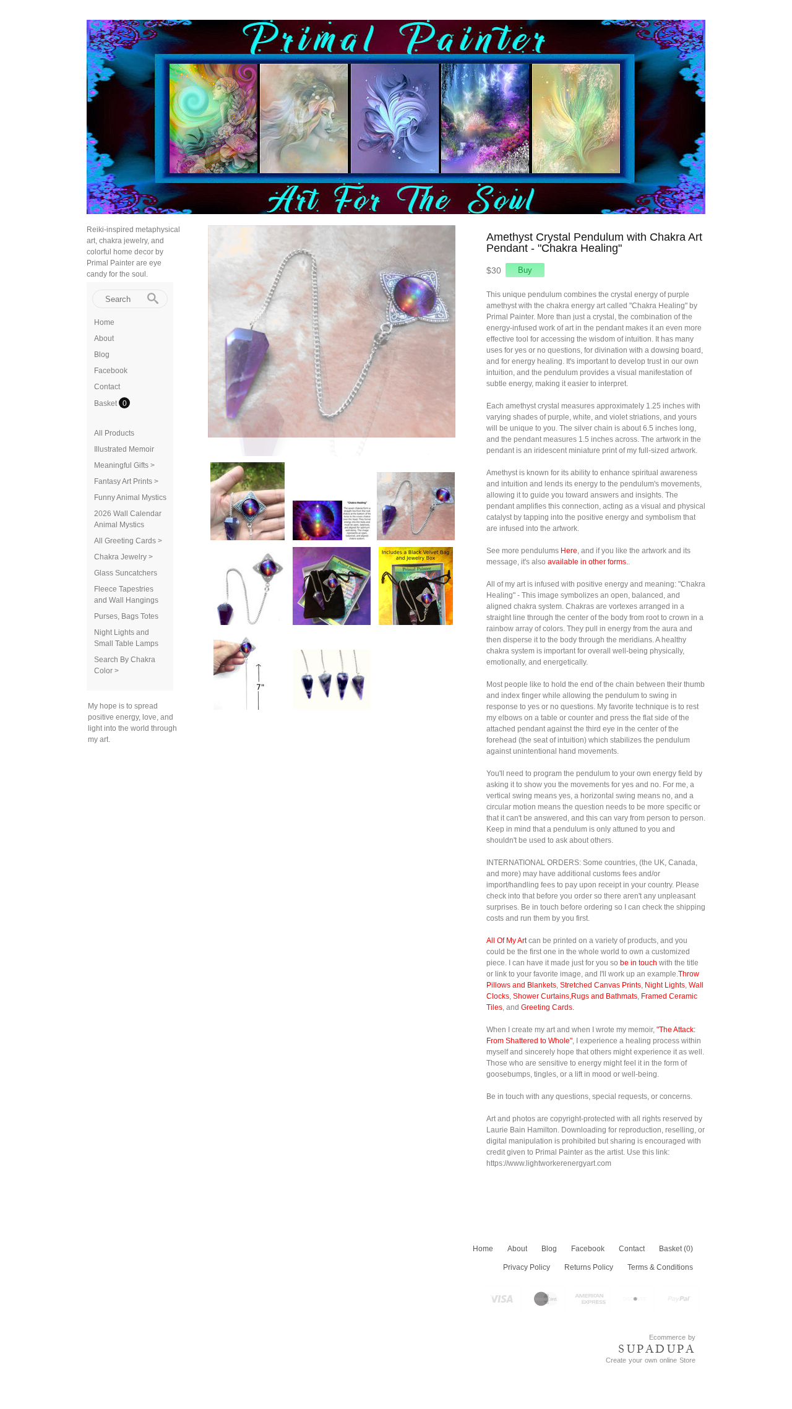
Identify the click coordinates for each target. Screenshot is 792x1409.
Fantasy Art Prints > (126, 481)
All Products (114, 433)
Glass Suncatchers (125, 573)
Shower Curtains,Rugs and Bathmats (575, 996)
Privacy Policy (526, 1267)
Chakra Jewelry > (123, 557)
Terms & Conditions (660, 1267)
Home (104, 322)
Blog (102, 354)
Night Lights (665, 985)
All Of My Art (506, 940)
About (104, 338)
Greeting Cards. (547, 1007)
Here (569, 550)
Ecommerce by (672, 1337)
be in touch (638, 963)
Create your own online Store (650, 1360)
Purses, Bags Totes (126, 616)
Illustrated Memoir (124, 449)
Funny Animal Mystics (130, 497)
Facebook (110, 370)
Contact (107, 386)
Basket (106, 403)
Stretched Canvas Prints (600, 985)
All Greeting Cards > (128, 540)
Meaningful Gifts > (124, 465)
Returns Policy (588, 1267)
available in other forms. (588, 562)
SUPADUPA (656, 1349)
